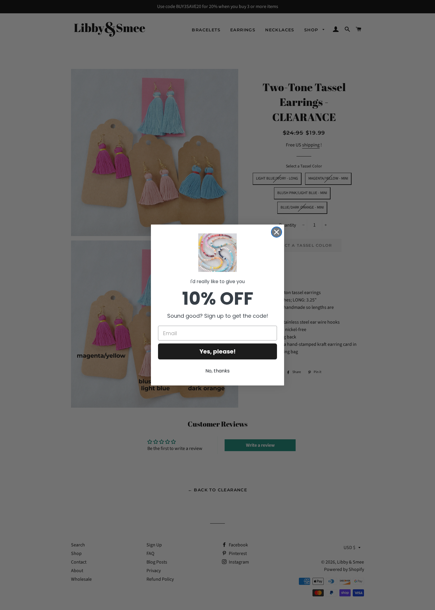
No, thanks (217, 370)
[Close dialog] (276, 232)
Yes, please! (217, 351)
